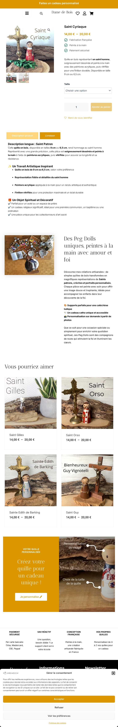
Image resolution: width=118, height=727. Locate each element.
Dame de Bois (62, 12)
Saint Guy (72, 512)
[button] (113, 673)
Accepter (59, 699)
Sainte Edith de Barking (24, 512)
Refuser (59, 707)
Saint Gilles (16, 435)
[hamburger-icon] (27, 13)
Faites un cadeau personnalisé (59, 3)
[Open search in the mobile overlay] (41, 13)
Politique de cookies (57, 723)
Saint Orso (73, 435)
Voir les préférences (59, 715)
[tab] (22, 135)
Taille (67, 84)
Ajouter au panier (101, 107)
